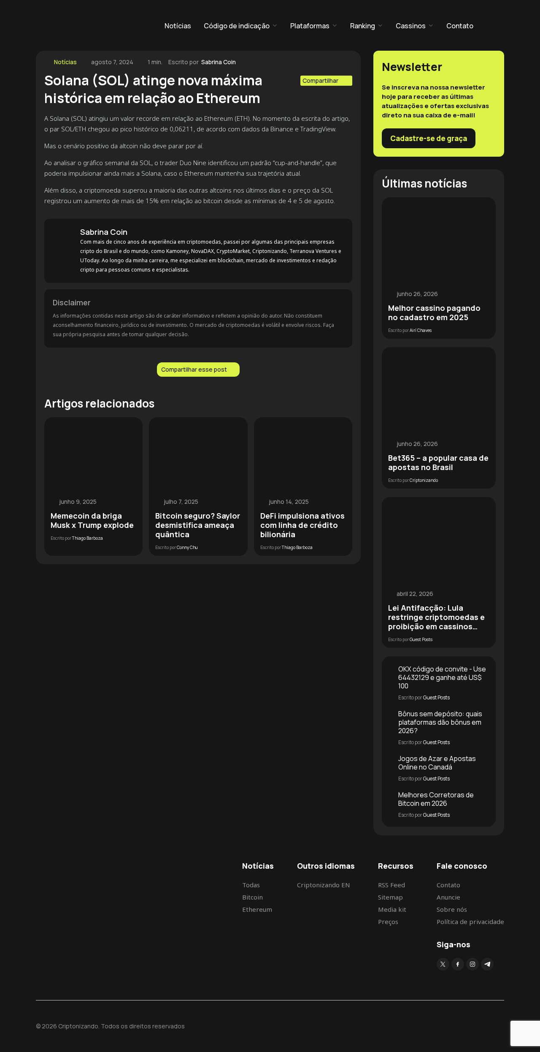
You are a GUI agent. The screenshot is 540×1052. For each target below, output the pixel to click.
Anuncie (448, 897)
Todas (251, 885)
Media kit (392, 909)
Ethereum (257, 909)
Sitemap (390, 897)
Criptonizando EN (323, 885)
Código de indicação (237, 25)
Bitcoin (252, 897)
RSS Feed (391, 885)
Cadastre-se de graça (428, 138)
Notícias (178, 25)
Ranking (362, 25)
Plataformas (309, 25)
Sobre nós (452, 909)
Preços (388, 921)
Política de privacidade (470, 921)
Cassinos (411, 25)
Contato (459, 25)
